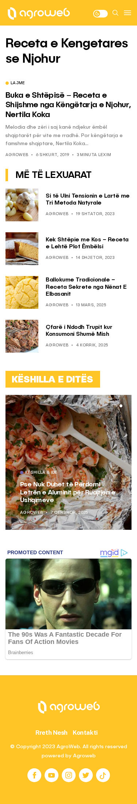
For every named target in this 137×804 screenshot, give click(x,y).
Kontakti (85, 732)
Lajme (18, 83)
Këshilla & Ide (41, 473)
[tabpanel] (68, 462)
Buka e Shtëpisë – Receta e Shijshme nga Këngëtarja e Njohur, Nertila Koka (68, 105)
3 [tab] (120, 405)
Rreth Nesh (51, 732)
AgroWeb (16, 155)
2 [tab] (116, 406)
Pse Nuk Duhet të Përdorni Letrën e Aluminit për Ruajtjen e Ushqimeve (67, 492)
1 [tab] (112, 406)
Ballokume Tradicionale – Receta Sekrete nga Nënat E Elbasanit (86, 287)
